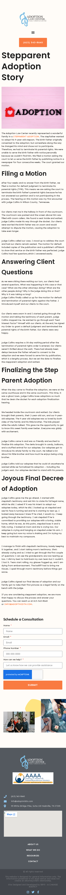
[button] (33, 32)
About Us (33, 844)
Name (6, 626)
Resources (33, 855)
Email (6, 637)
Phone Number (11, 648)
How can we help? (12, 660)
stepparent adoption (26, 136)
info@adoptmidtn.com (18, 604)
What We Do (33, 850)
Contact (33, 861)
